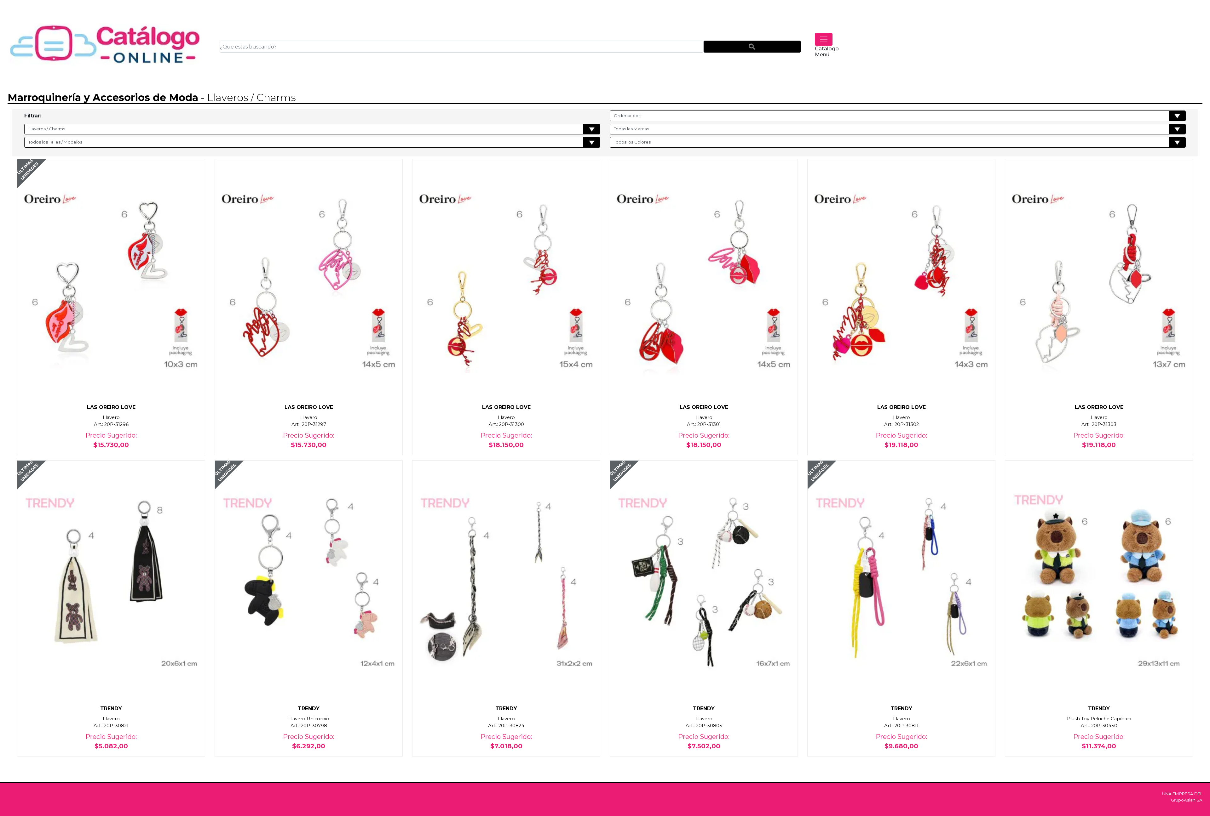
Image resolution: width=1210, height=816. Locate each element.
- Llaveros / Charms (247, 97)
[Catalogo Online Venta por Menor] (105, 47)
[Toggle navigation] (824, 39)
